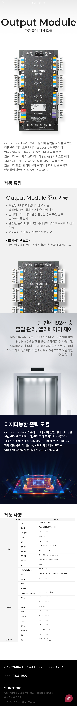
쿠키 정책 (28, 667)
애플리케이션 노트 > (18, 240)
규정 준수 (40, 667)
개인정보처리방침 (12, 667)
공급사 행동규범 (56, 667)
